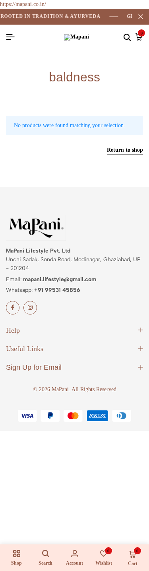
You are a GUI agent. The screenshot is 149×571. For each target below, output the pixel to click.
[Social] (12, 307)
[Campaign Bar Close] (140, 17)
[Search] (127, 37)
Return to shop (125, 150)
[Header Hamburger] (10, 37)
